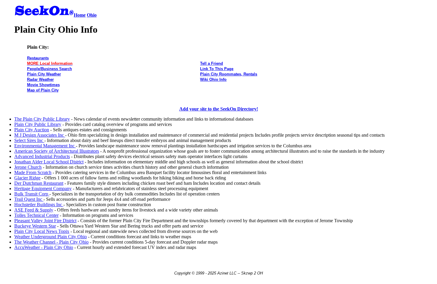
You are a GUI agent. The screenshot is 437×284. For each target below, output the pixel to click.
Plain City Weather (44, 74)
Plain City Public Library (37, 124)
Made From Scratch (32, 172)
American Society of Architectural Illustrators (56, 151)
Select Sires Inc (29, 140)
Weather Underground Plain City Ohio (50, 236)
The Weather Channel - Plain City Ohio (51, 241)
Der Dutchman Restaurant (38, 183)
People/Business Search (49, 69)
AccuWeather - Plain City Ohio (43, 247)
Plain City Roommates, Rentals (228, 74)
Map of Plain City (43, 90)
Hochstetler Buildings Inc (38, 204)
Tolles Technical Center (36, 215)
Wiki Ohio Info (213, 79)
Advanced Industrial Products (42, 156)
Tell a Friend (211, 63)
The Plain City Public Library (42, 119)
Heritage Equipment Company (43, 188)
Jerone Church (28, 167)
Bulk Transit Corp (31, 193)
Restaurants (38, 58)
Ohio (92, 15)
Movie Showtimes (43, 85)
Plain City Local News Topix (41, 231)
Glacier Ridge (27, 177)
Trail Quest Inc (28, 199)
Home (80, 15)
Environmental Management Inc (45, 145)
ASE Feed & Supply (33, 209)
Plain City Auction (31, 129)
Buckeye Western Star (35, 225)
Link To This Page (216, 69)
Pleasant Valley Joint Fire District (45, 220)
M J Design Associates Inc (39, 135)
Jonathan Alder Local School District (49, 161)
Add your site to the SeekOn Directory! (218, 108)
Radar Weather (40, 79)
